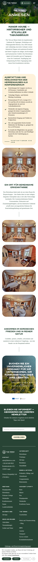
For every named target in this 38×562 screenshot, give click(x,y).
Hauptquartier (6, 489)
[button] (34, 3)
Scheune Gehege (7, 495)
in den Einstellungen (13, 555)
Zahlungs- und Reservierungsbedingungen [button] (18, 546)
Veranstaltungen (7, 525)
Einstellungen (26, 558)
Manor (21, 492)
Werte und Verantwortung (27, 520)
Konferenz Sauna (24, 504)
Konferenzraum (7, 501)
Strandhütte (22, 466)
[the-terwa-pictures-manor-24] (19, 281)
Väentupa (22, 457)
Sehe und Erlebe (8, 519)
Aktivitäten (5, 522)
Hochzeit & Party (26, 486)
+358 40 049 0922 (8, 463)
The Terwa (23, 511)
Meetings (5, 486)
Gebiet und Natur (7, 528)
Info (21, 528)
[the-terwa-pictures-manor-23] (19, 306)
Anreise (21, 531)
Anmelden (19, 437)
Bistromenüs (23, 482)
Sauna (4, 504)
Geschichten (23, 515)
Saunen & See (7, 511)
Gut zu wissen (23, 537)
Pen (20, 495)
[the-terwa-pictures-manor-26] (19, 231)
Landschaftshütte (7, 507)
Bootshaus (22, 463)
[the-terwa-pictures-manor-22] (19, 256)
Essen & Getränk (25, 470)
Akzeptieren (6, 558)
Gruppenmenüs (24, 479)
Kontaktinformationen (26, 539)
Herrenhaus (22, 454)
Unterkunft (24, 451)
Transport (22, 534)
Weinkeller (5, 498)
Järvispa (21, 460)
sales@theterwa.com (8, 460)
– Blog (21, 523)
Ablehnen (16, 558)
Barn (20, 489)
